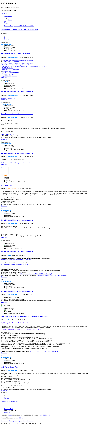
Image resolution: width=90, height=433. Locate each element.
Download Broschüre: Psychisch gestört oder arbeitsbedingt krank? (25, 316)
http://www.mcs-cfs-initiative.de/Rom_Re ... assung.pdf (51, 275)
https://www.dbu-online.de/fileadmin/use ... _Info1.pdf (16, 259)
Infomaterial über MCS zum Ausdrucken (19, 30)
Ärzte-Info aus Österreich (9, 74)
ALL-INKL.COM (45, 415)
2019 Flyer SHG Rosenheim (11, 61)
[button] (6, 39)
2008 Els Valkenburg (8, 68)
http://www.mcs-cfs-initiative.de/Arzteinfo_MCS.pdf (15, 264)
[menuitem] (10, 20)
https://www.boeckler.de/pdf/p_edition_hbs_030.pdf (44, 351)
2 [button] (4, 38)
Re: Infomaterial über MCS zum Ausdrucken (17, 92)
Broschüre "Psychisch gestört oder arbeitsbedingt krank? (18, 60)
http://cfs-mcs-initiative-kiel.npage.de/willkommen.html (16, 163)
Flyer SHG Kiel (6, 71)
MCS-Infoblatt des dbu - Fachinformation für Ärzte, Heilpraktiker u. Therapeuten (24, 66)
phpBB (10, 415)
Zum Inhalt (4, 13)
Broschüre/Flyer (6, 185)
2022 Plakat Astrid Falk (9, 367)
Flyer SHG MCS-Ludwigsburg (11, 69)
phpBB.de (20, 418)
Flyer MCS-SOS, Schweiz (9, 76)
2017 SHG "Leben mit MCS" (10, 72)
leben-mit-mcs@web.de (7, 134)
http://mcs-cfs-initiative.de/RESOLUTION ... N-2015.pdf (36, 274)
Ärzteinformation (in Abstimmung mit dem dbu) (15, 65)
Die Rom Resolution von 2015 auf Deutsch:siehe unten (17, 63)
